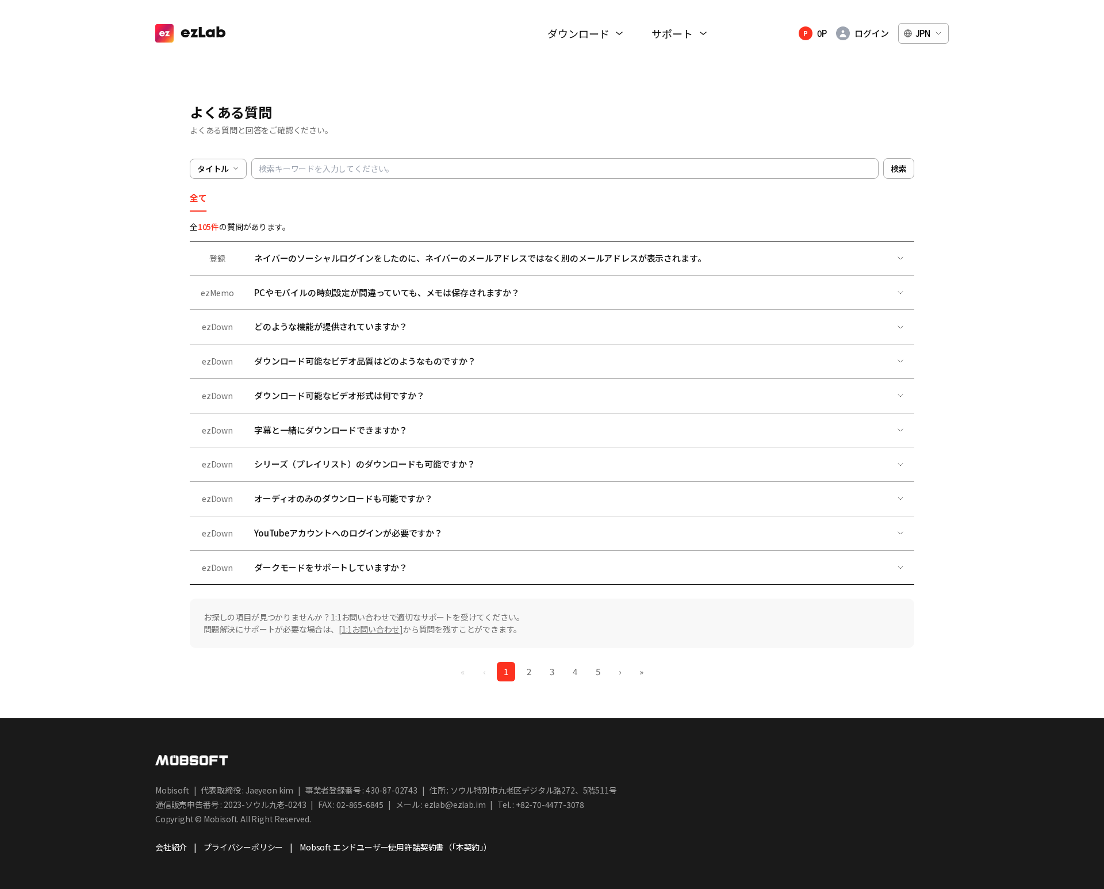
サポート (671, 34)
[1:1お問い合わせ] (371, 629)
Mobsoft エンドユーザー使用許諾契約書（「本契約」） (396, 847)
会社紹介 (171, 847)
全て (198, 198)
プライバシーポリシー (243, 847)
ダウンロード (578, 34)
